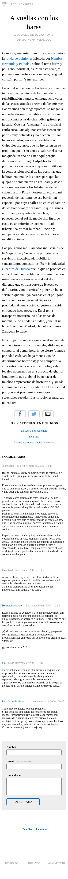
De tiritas (34, 436)
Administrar (56, 863)
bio (4, 570)
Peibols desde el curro (14, 701)
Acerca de (11, 863)
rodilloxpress (22, 4)
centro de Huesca (18, 269)
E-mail (19, 761)
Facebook (20, 413)
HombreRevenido (12, 605)
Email (48, 413)
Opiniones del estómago (34, 40)
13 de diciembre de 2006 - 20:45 (33, 34)
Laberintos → (43, 829)
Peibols (24, 64)
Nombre (11, 747)
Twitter (34, 413)
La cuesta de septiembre (34, 430)
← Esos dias (25, 829)
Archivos (34, 863)
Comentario (13, 775)
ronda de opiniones (19, 58)
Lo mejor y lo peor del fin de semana (34, 442)
